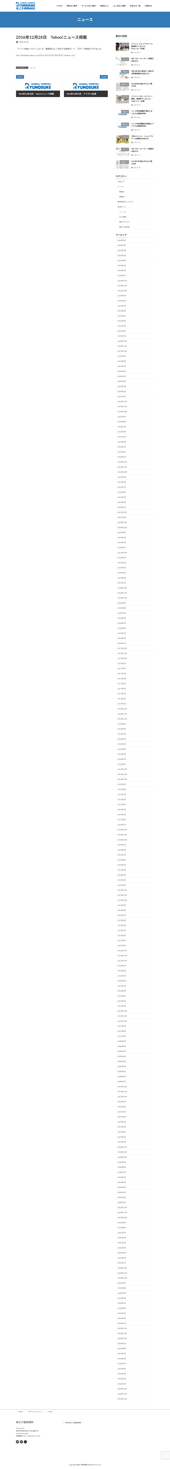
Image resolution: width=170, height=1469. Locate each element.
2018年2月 (121, 638)
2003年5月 (121, 1364)
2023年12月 (122, 401)
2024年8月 (121, 361)
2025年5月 (121, 316)
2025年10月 (122, 291)
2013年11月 (122, 895)
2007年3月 (121, 1132)
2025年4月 (121, 321)
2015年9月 (121, 784)
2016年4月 (121, 749)
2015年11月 (122, 774)
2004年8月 (121, 1288)
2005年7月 (121, 1232)
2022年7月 (121, 487)
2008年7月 (121, 1051)
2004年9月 (121, 1283)
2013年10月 (122, 900)
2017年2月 (121, 699)
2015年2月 (121, 820)
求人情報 (122, 217)
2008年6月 (121, 1056)
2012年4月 (121, 991)
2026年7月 (121, 245)
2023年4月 (121, 442)
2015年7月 (121, 794)
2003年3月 (121, 1374)
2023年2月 (121, 452)
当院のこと (121, 207)
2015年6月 (121, 799)
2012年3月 (121, 996)
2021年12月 (122, 512)
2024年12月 (122, 341)
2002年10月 (122, 1399)
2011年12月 (122, 1011)
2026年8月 (121, 240)
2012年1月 (121, 1006)
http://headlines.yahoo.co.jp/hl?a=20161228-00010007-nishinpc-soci (45, 55)
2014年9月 (121, 845)
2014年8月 (121, 850)
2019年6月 (121, 558)
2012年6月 (121, 981)
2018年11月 (122, 593)
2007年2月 (121, 1137)
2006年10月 (122, 1157)
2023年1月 (121, 457)
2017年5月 (121, 684)
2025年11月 (122, 286)
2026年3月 (121, 265)
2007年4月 (121, 1127)
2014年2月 (121, 880)
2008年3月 (121, 1071)
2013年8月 (121, 910)
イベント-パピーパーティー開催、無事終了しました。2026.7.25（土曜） (142, 98)
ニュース (32, 68)
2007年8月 (121, 1107)
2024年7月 (121, 366)
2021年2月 (121, 517)
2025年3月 (121, 326)
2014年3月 (121, 875)
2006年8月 (121, 1167)
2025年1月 (121, 336)
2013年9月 (121, 905)
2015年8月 (121, 789)
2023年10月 (122, 411)
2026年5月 (121, 255)
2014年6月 (121, 860)
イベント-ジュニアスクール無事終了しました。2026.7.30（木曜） (142, 46)
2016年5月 (121, 744)
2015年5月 (121, 804)
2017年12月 (122, 648)
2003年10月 (122, 1338)
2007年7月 (121, 1112)
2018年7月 (121, 613)
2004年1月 (121, 1323)
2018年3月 (121, 633)
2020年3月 (121, 537)
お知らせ (120, 181)
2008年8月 (121, 1046)
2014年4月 (121, 870)
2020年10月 (122, 527)
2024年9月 (121, 356)
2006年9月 (121, 1162)
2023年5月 (121, 437)
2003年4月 (121, 1368)
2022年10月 (122, 472)
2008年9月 (121, 1041)
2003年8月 (121, 1348)
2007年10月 (122, 1096)
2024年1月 (121, 396)
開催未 (121, 191)
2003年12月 (122, 1328)
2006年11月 (122, 1152)
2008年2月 (121, 1076)
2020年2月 (121, 542)
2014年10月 (122, 840)
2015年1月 (121, 824)
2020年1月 (121, 548)
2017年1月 (121, 704)
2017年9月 (121, 663)
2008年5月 (121, 1061)
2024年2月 (121, 391)
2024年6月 (121, 371)
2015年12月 (122, 769)
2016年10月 (122, 719)
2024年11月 (122, 346)
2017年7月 (121, 673)
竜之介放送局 (124, 227)
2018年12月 (122, 588)
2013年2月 (121, 940)
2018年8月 (121, 608)
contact (50, 1412)
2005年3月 (121, 1253)
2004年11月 (122, 1273)
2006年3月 (121, 1192)
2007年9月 (121, 1102)
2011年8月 (121, 1031)
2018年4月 (121, 628)
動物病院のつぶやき (125, 202)
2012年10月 (122, 960)
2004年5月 (121, 1303)
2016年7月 (121, 734)
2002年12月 (122, 1389)
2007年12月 (122, 1086)
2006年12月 (122, 1147)
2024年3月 (121, 386)
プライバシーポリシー (35, 1412)
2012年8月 (121, 971)
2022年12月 (122, 462)
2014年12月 (122, 830)
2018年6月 (121, 618)
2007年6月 (121, 1117)
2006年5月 (121, 1182)
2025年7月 (121, 306)
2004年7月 (121, 1293)
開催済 (121, 197)
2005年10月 (122, 1217)
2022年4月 (121, 502)
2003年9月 (121, 1343)
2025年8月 (121, 301)
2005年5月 (121, 1243)
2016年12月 (122, 709)
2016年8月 (121, 729)
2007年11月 (122, 1092)
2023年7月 (121, 427)
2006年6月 (121, 1177)
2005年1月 (121, 1263)
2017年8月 (121, 668)
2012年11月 (122, 956)
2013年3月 (121, 935)
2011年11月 (122, 1016)
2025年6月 (121, 311)
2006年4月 (121, 1187)
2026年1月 (121, 275)
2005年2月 (121, 1258)
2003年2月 (121, 1379)
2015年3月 (121, 814)
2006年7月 (121, 1172)
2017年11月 (122, 653)
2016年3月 (121, 754)
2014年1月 (121, 885)
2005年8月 (121, 1228)
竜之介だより (124, 222)
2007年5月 (121, 1122)
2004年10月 (122, 1278)
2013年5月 (121, 925)
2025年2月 (121, 331)
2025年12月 (122, 280)
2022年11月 (122, 467)
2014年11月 (122, 835)
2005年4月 (121, 1248)
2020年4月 (121, 532)
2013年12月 (122, 890)
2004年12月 (122, 1268)
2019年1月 (121, 583)
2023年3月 (121, 447)
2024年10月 (122, 351)
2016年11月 (122, 714)
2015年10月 (122, 779)
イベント (120, 187)
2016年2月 (121, 759)
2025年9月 (121, 296)
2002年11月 (122, 1394)
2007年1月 (121, 1142)
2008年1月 (121, 1081)
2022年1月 (121, 507)
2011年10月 (122, 1021)
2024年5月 (121, 376)
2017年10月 (122, 658)
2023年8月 (121, 422)
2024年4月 (121, 381)
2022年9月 (121, 477)
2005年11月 (122, 1212)
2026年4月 (121, 260)
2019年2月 (121, 578)
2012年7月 (121, 976)
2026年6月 (121, 250)
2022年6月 (121, 492)
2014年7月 (121, 855)
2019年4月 (121, 568)
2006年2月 (121, 1197)
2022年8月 (121, 482)
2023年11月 (122, 406)
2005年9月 (121, 1222)
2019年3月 (121, 573)
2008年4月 (121, 1066)
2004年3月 (121, 1313)
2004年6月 (121, 1298)
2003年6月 (121, 1358)
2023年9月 (121, 416)
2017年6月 (121, 678)
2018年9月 (121, 603)
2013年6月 (121, 920)
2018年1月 (121, 643)
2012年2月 (121, 1001)
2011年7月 (121, 1036)
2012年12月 (122, 950)
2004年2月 (121, 1318)
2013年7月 (121, 915)
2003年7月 (121, 1353)
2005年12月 (122, 1207)
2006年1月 (121, 1202)
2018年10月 (122, 598)
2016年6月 (121, 739)
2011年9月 (121, 1026)
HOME (20, 1412)
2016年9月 (121, 724)
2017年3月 (121, 694)
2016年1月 (121, 764)
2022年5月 (121, 497)
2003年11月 (122, 1333)
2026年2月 (121, 270)
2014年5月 (121, 865)
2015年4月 (121, 809)
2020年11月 (122, 522)
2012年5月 (121, 986)
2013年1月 (121, 945)
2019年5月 (121, 563)
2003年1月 (121, 1384)
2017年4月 (121, 688)
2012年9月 (121, 966)
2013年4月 (121, 930)
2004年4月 (121, 1308)
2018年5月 (121, 623)
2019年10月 (122, 552)
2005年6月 (121, 1238)
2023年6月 (121, 432)
